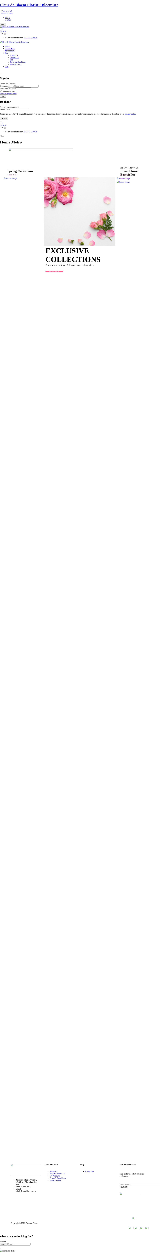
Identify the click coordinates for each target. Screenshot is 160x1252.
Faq (11, 60)
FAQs (7, 18)
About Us (14, 55)
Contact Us (14, 57)
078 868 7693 (7, 13)
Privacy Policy (16, 64)
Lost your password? (8, 94)
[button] (80, 29)
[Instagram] (26, 1200)
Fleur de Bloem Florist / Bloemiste (29, 5)
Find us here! (7, 11)
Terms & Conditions (18, 62)
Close (2, 31)
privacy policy (130, 114)
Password (4, 89)
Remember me (8, 91)
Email (2, 109)
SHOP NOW (13, 175)
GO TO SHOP (30, 38)
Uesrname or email (7, 86)
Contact (8, 20)
